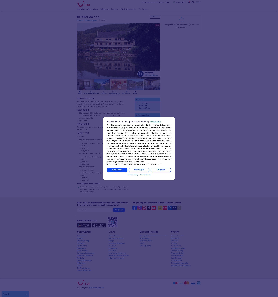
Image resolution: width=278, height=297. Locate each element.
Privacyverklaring (133, 175)
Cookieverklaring (145, 175)
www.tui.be (155, 121)
